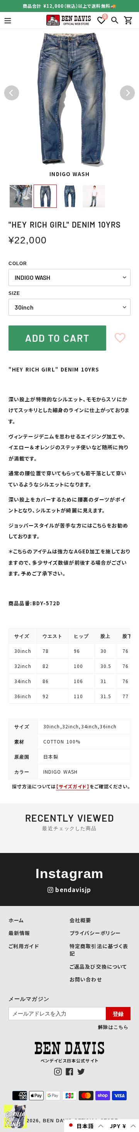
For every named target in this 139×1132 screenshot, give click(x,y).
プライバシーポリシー (95, 933)
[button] (85, 1125)
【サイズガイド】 (73, 786)
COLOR (17, 263)
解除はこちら (113, 1026)
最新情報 (19, 933)
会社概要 (80, 920)
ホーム (16, 920)
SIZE (14, 293)
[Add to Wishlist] (120, 338)
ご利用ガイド (23, 946)
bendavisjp (73, 889)
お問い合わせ (86, 979)
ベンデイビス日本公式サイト (69, 1060)
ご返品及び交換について (98, 966)
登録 (118, 1013)
